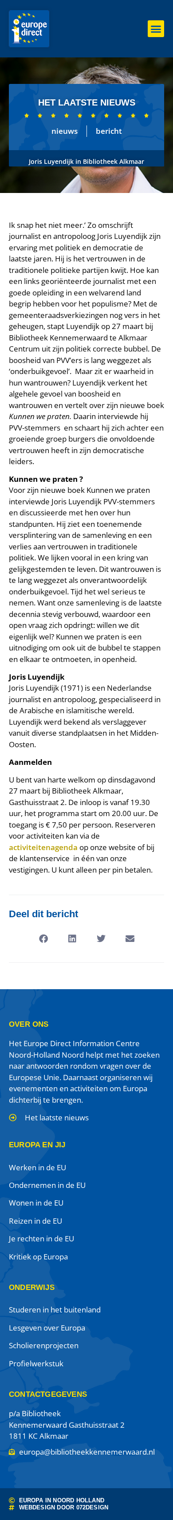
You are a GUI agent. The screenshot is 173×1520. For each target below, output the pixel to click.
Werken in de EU (37, 1167)
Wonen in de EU (36, 1203)
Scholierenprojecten (44, 1345)
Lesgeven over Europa (47, 1328)
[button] (156, 28)
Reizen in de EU (35, 1221)
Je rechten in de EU (41, 1238)
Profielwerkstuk (36, 1363)
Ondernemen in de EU (47, 1185)
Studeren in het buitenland (55, 1309)
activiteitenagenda (43, 847)
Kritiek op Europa (38, 1257)
